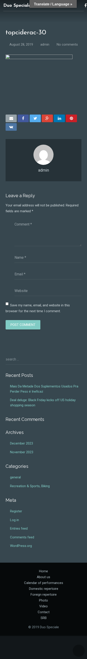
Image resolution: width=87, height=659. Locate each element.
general (15, 477)
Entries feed (19, 528)
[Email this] (11, 118)
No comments (67, 44)
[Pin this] (71, 118)
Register (16, 511)
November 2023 (21, 452)
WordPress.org (21, 546)
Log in (14, 520)
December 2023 (21, 443)
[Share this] (23, 118)
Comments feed (22, 537)
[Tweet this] (35, 118)
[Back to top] (79, 651)
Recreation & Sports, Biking (30, 486)
